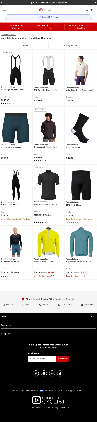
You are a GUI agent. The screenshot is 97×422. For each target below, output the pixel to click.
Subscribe (62, 358)
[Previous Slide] (2, 2)
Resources (6, 325)
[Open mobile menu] (4, 9)
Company (5, 333)
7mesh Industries (8, 34)
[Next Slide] (95, 2)
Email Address (34, 353)
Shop (3, 316)
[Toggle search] (87, 10)
